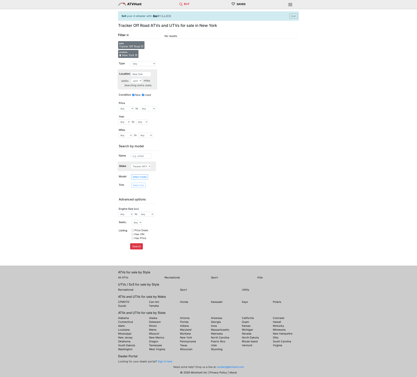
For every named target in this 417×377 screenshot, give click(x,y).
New (138, 94)
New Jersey (125, 337)
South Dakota (126, 345)
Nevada (246, 333)
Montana (185, 333)
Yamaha (154, 305)
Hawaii (277, 321)
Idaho (121, 325)
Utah (214, 345)
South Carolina (282, 341)
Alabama (123, 318)
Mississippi (124, 333)
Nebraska (217, 333)
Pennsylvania (188, 341)
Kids (260, 277)
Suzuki (122, 305)
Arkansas (216, 318)
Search (136, 246)
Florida (184, 321)
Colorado (278, 318)
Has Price (140, 238)
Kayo (245, 301)
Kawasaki (217, 301)
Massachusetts (220, 329)
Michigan (247, 329)
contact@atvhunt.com (230, 367)
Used (148, 94)
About (233, 372)
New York (186, 337)
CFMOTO (123, 301)
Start (293, 16)
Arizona (184, 318)
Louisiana (124, 329)
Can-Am (154, 301)
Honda (184, 301)
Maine (152, 329)
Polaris (277, 301)
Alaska (153, 318)
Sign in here (165, 361)
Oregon (153, 341)
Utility (245, 289)
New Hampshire (282, 333)
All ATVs (123, 277)
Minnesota (279, 329)
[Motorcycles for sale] (181, 4)
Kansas (246, 325)
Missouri (154, 333)
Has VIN (139, 234)
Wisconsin (186, 349)
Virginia (277, 345)
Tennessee (155, 345)
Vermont (247, 345)
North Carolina (220, 337)
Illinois (153, 325)
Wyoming (217, 349)
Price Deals (141, 230)
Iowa (214, 325)
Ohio (276, 337)
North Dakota (250, 337)
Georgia (216, 321)
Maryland (185, 329)
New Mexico (156, 337)
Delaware (155, 321)
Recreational (172, 277)
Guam (245, 321)
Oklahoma (124, 341)
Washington (125, 349)
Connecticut (125, 321)
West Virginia (157, 349)
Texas (183, 345)
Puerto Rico (218, 341)
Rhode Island (250, 341)
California (248, 318)
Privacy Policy (218, 372)
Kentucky (278, 325)
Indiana (184, 325)
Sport (214, 277)
